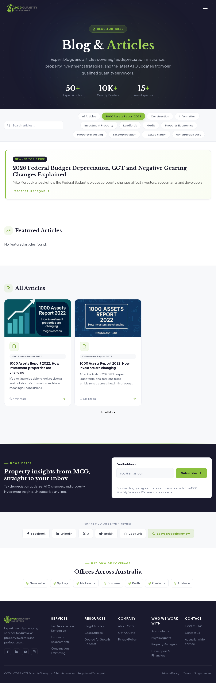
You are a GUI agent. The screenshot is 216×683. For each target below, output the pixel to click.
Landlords (130, 125)
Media (151, 125)
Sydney (62, 583)
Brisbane (114, 583)
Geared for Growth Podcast (97, 642)
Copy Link (135, 533)
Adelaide (184, 583)
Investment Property (98, 125)
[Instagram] (34, 651)
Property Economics (179, 125)
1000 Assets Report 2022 (123, 116)
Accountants (160, 631)
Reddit (108, 533)
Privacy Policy (127, 639)
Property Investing (90, 134)
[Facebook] (7, 651)
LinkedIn (66, 533)
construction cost (188, 134)
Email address (126, 464)
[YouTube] (25, 651)
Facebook (38, 533)
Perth (136, 583)
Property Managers (164, 644)
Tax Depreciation (124, 134)
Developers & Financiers (160, 653)
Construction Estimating (60, 651)
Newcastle (37, 583)
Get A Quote (126, 632)
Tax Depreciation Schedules (62, 628)
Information (187, 116)
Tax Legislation (156, 134)
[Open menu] (205, 8)
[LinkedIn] (16, 651)
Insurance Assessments (60, 639)
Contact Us (192, 632)
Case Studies (94, 632)
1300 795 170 (193, 626)
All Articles (89, 116)
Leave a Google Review (173, 533)
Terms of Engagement (198, 673)
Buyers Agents (161, 637)
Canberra (158, 583)
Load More (108, 412)
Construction (160, 116)
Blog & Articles (94, 626)
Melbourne (87, 583)
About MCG (126, 626)
